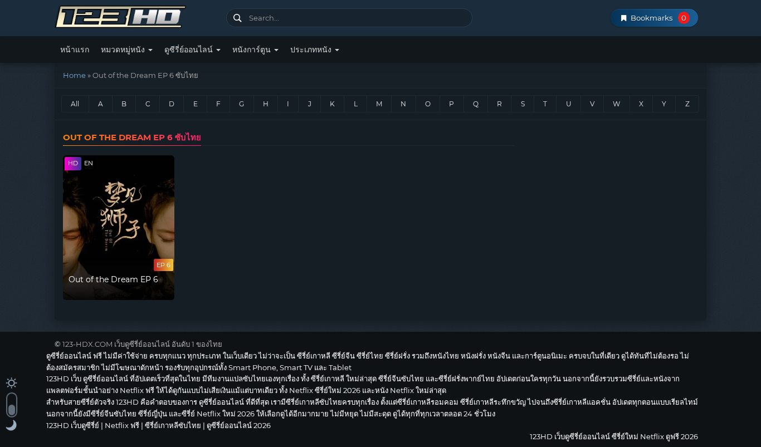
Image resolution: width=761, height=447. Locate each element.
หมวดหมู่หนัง (124, 50)
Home (74, 75)
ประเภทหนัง (312, 50)
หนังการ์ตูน (252, 50)
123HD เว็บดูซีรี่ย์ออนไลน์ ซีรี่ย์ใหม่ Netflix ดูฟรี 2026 (136, 15)
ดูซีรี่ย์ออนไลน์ (189, 50)
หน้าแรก (74, 50)
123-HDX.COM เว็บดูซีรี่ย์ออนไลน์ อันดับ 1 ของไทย (142, 344)
